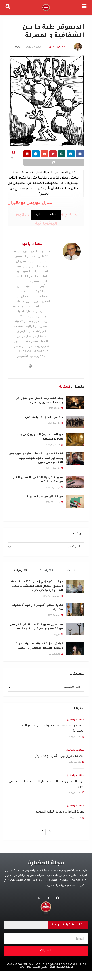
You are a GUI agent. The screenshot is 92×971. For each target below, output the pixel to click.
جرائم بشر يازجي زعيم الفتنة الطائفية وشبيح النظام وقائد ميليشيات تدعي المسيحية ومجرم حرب (37, 586)
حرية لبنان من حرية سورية (45, 497)
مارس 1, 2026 (54, 423)
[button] (46, 912)
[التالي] (42, 832)
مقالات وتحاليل (75, 720)
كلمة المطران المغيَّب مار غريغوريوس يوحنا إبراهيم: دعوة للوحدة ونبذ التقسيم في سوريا (36, 458)
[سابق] (50, 832)
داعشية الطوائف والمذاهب (44, 417)
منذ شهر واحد (75, 737)
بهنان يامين (57, 47)
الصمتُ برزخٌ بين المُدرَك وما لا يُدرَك (58, 756)
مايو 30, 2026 (55, 409)
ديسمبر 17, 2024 (53, 488)
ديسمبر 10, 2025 (53, 445)
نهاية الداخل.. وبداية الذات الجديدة (59, 812)
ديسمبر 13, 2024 (53, 503)
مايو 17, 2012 (33, 47)
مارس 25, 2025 (53, 469)
